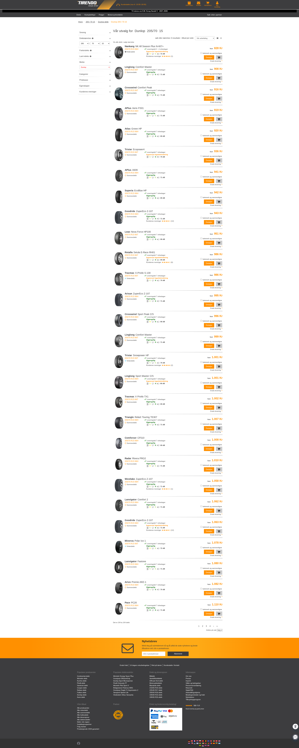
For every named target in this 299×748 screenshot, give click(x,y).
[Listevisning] (217, 38)
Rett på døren (156, 665)
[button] (295, 726)
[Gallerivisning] (220, 38)
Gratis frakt (124, 665)
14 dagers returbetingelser (140, 665)
